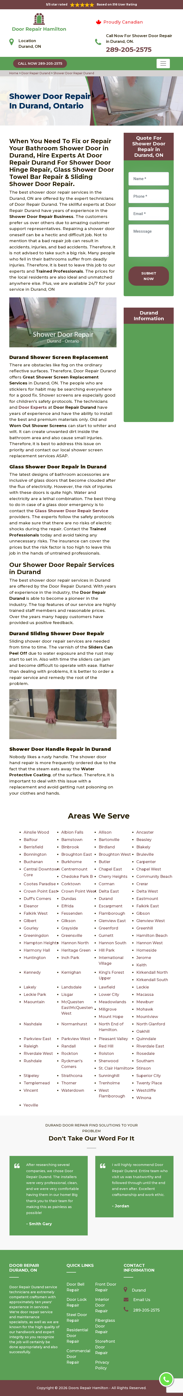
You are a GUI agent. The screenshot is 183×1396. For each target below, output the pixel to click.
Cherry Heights (113, 876)
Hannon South (112, 943)
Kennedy (32, 972)
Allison (105, 832)
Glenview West (150, 921)
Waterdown (72, 1090)
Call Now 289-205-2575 (40, 63)
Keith (141, 965)
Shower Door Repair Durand (73, 73)
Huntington (35, 957)
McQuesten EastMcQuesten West (77, 1008)
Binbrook (70, 847)
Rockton (69, 1053)
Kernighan (71, 972)
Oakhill (143, 1031)
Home (14, 73)
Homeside (146, 950)
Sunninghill (109, 1075)
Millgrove (108, 1009)
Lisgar (67, 994)
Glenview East (112, 921)
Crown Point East (40, 891)
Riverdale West (38, 1053)
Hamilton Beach (152, 935)
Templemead (37, 1083)
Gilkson (68, 921)
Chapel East (110, 869)
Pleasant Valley (113, 1039)
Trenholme (109, 1083)
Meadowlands (112, 1002)
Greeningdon (36, 935)
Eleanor (31, 906)
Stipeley (31, 1075)
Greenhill (144, 928)
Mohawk (144, 1009)
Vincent (31, 1090)
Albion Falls (72, 832)
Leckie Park (35, 994)
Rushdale (33, 1061)
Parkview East (37, 1039)
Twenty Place (149, 1083)
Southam (145, 1061)
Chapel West (148, 869)
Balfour (31, 839)
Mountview (147, 1016)
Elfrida (67, 906)
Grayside (69, 928)
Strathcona (71, 1075)
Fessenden (71, 913)
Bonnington (35, 854)
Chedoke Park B (77, 876)
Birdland (107, 847)
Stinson (143, 1068)
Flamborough (112, 913)
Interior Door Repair (102, 1305)
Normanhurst (74, 1024)
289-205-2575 (129, 49)
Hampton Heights (41, 943)
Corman (106, 884)
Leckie (142, 987)
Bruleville (145, 854)
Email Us (141, 1300)
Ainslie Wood (36, 832)
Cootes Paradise (40, 884)
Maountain (34, 1002)
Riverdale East (150, 1046)
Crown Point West (79, 891)
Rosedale (145, 1053)
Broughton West (115, 854)
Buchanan (33, 862)
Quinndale (146, 1039)
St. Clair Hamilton (115, 1068)
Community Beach (154, 876)
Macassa (145, 994)
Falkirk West (36, 913)
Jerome (143, 957)
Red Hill (106, 1046)
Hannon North (75, 943)
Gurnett (106, 935)
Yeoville (31, 1105)
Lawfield (107, 987)
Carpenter (146, 862)
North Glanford (150, 1024)
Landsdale (71, 987)
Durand (106, 898)
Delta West (147, 891)
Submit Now (148, 276)
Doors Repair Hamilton (88, 1388)
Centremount (74, 869)
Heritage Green (76, 950)
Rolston (106, 1053)
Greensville (71, 935)
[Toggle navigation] (163, 63)
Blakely (143, 847)
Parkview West (75, 1039)
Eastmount (147, 898)
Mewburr (145, 1002)
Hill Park (107, 950)
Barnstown (71, 839)
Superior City (148, 1075)
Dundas (68, 898)
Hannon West (149, 943)
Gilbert (30, 921)
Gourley (31, 928)
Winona (143, 1098)
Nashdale (33, 1024)
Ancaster (145, 832)
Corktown (71, 884)
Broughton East (76, 854)
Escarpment (110, 906)
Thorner (68, 1083)
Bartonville (109, 839)
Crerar (142, 884)
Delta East (109, 891)
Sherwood (108, 1061)
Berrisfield (33, 847)
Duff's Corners (37, 898)
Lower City (109, 994)
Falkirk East (147, 906)
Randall (68, 1046)
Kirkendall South (152, 980)
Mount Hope (111, 1016)
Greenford (108, 928)
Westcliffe (146, 1090)
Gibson (143, 913)
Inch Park (70, 957)
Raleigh (31, 1046)
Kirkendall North (152, 972)
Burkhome (71, 862)
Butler (104, 862)
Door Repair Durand (35, 73)
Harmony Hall (37, 950)
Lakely (30, 987)
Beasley (144, 839)
